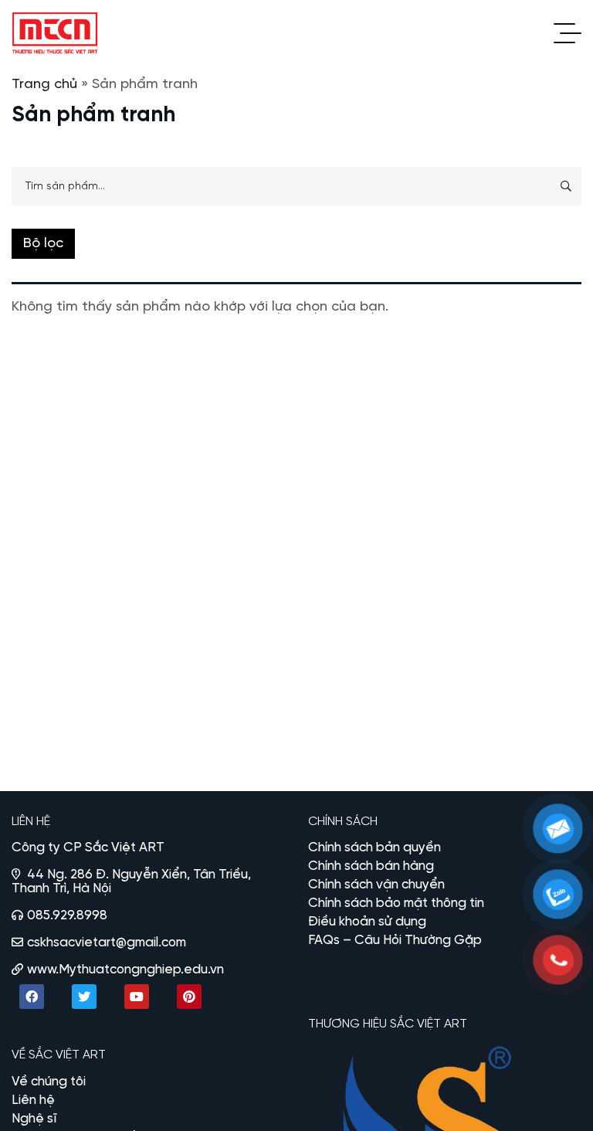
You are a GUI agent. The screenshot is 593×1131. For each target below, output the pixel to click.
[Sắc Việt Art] (55, 33)
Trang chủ (44, 84)
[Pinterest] (189, 996)
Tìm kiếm (566, 186)
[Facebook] (31, 996)
